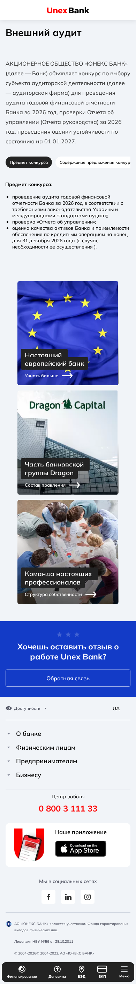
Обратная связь (68, 678)
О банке (28, 734)
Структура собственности (53, 594)
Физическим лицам (45, 747)
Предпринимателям (46, 761)
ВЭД (81, 976)
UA (116, 709)
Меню (124, 976)
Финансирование (22, 976)
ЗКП (102, 976)
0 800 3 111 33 (68, 808)
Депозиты (57, 976)
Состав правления (45, 485)
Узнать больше (41, 375)
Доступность (27, 708)
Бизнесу (28, 775)
